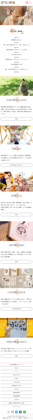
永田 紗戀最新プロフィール (16, 364)
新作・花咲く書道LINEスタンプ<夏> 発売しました (16, 44)
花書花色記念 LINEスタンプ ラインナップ (17, 59)
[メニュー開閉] (30, 3)
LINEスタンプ (16, 375)
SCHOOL (16, 389)
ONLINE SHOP (16, 308)
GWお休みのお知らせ (16, 54)
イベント (16, 371)
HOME (16, 378)
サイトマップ (16, 406)
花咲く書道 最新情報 (16, 31)
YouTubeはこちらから (16, 165)
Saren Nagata (17, 382)
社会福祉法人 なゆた (16, 385)
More (16, 118)
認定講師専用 (16, 396)
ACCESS (16, 399)
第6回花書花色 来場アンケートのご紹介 (16, 49)
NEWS (16, 368)
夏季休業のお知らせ (16, 40)
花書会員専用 (16, 392)
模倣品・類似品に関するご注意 (16, 403)
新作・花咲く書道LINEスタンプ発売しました (16, 69)
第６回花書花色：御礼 (16, 64)
